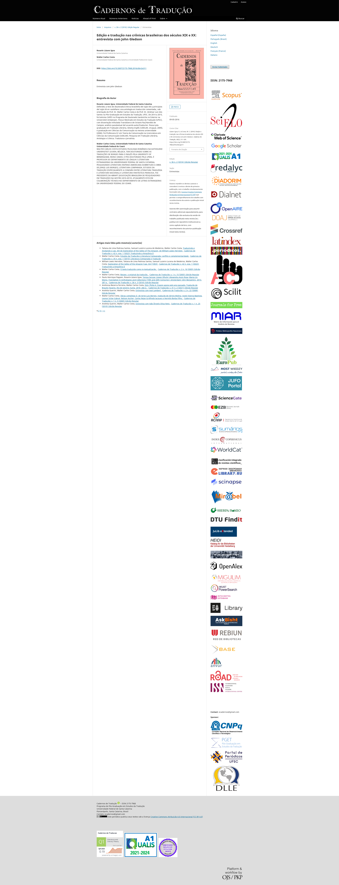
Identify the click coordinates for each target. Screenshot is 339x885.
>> (104, 311)
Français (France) (218, 51)
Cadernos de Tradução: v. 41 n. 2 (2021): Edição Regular (173, 288)
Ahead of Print (149, 18)
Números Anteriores (118, 18)
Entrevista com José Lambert (148, 290)
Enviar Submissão (219, 67)
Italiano (214, 55)
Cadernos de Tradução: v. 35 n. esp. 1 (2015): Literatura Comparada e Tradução (151, 257)
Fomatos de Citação (179, 149)
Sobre (163, 18)
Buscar (241, 18)
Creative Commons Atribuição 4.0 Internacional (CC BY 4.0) (177, 816)
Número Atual (99, 18)
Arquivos (107, 27)
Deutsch (214, 47)
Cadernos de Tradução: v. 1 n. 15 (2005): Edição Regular (174, 274)
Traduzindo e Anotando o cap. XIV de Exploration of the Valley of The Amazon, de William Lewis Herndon (148, 249)
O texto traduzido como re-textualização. (138, 269)
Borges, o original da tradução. (134, 274)
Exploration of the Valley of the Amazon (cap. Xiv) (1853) (133, 264)
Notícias (135, 18)
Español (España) (218, 35)
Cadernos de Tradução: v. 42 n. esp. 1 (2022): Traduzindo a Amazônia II (148, 252)
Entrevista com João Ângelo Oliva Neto (153, 303)
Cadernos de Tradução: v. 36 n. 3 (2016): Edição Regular (134, 282)
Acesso (243, 2)
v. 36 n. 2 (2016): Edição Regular (127, 27)
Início (99, 27)
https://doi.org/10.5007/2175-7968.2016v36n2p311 (123, 68)
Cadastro (234, 2)
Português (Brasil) (219, 39)
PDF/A (176, 107)
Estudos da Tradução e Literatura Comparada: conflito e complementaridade (154, 256)
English (214, 43)
